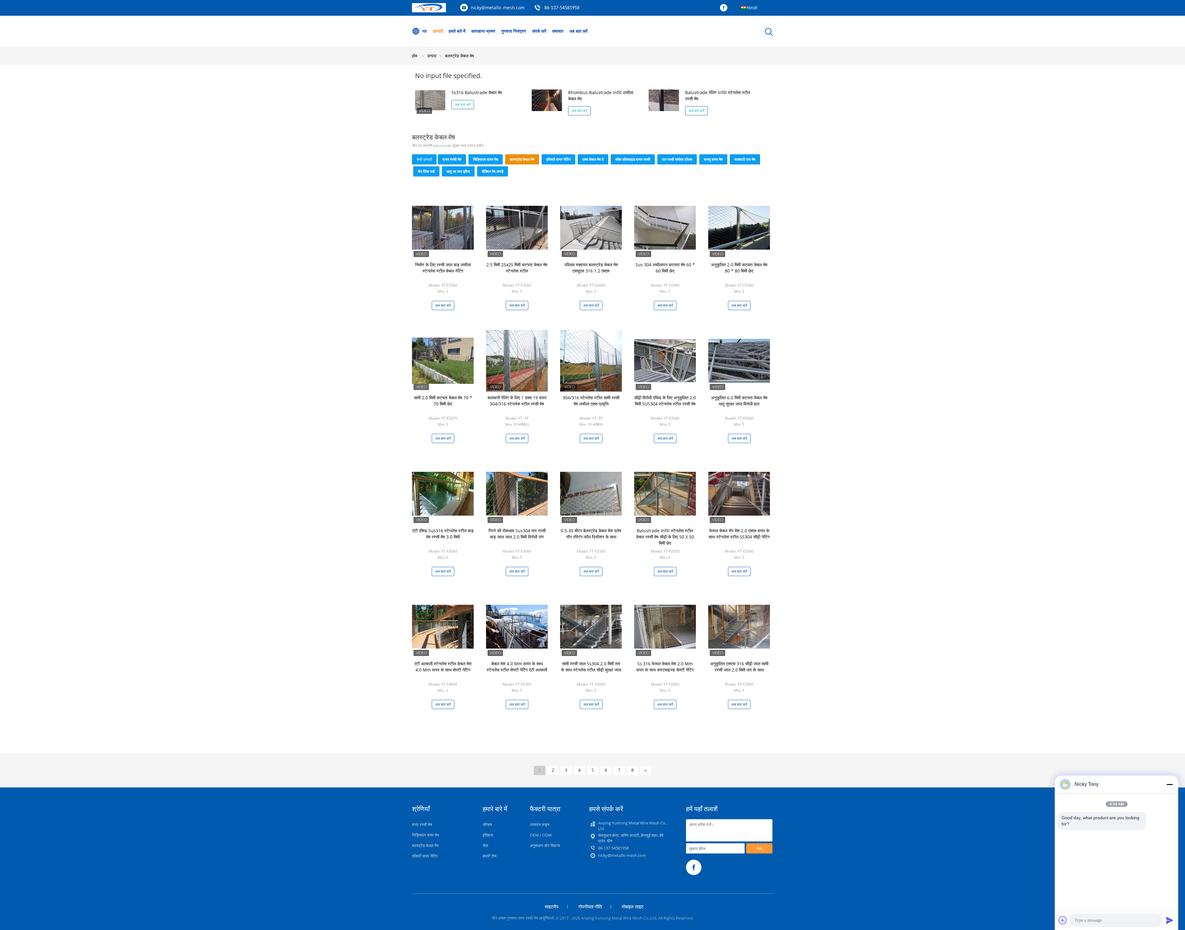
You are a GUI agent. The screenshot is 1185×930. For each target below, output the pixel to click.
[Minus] (1169, 784)
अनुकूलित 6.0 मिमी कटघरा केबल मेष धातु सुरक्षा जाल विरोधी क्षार (739, 401)
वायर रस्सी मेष (452, 159)
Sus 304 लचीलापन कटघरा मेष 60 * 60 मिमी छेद (665, 268)
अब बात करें (578, 31)
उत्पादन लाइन (539, 824)
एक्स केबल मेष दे (593, 159)
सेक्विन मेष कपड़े (492, 171)
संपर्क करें (539, 31)
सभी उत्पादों (424, 159)
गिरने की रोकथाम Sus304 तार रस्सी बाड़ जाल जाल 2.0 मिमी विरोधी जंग (517, 534)
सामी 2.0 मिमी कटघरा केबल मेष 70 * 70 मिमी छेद (443, 401)
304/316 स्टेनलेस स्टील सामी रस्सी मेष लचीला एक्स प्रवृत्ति (591, 401)
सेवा (485, 845)
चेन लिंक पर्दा (426, 171)
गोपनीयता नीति (590, 906)
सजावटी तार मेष (744, 159)
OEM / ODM (541, 835)
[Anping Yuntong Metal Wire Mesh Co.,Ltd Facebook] (725, 8)
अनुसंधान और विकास (545, 845)
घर (424, 31)
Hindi (752, 7)
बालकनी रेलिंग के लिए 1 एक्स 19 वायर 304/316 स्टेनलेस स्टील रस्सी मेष (517, 401)
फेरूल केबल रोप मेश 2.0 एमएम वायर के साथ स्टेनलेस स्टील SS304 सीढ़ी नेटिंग (739, 534)
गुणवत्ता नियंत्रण (513, 31)
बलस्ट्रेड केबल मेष (459, 56)
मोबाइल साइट (633, 906)
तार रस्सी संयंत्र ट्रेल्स (677, 159)
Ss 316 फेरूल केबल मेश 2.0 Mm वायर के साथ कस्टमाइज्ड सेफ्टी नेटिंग (665, 667)
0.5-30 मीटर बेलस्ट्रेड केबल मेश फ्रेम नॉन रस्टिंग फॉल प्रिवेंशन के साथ (591, 534)
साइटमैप (551, 906)
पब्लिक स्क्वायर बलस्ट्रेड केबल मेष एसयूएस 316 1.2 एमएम (591, 268)
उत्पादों (438, 31)
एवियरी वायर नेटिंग (558, 159)
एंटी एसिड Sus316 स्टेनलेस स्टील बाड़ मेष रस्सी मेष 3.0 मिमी (443, 534)
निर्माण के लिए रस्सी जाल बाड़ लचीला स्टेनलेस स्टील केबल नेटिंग (443, 268)
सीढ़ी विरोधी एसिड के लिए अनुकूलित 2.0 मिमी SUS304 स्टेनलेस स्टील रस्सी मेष (665, 401)
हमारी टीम (490, 856)
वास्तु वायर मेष (713, 159)
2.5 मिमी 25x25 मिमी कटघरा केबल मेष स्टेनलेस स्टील (516, 268)
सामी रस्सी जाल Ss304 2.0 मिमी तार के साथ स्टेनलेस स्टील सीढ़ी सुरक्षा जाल (591, 667)
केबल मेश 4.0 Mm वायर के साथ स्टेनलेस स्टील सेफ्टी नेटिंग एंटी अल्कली (517, 667)
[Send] (1170, 920)
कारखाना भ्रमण (483, 31)
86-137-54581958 (562, 8)
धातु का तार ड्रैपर (458, 171)
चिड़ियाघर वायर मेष (485, 159)
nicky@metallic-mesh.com (498, 7)
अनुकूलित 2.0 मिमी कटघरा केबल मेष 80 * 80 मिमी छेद (739, 268)
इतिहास (488, 835)
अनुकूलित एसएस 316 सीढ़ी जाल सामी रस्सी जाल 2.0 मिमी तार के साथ (739, 667)
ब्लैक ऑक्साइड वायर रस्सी (632, 159)
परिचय (487, 824)
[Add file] (1062, 920)
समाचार (557, 31)
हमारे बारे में (457, 31)
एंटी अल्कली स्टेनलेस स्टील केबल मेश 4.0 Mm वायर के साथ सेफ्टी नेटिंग (443, 667)
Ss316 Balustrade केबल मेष (476, 92)
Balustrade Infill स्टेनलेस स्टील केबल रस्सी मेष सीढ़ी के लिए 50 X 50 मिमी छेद (665, 537)
